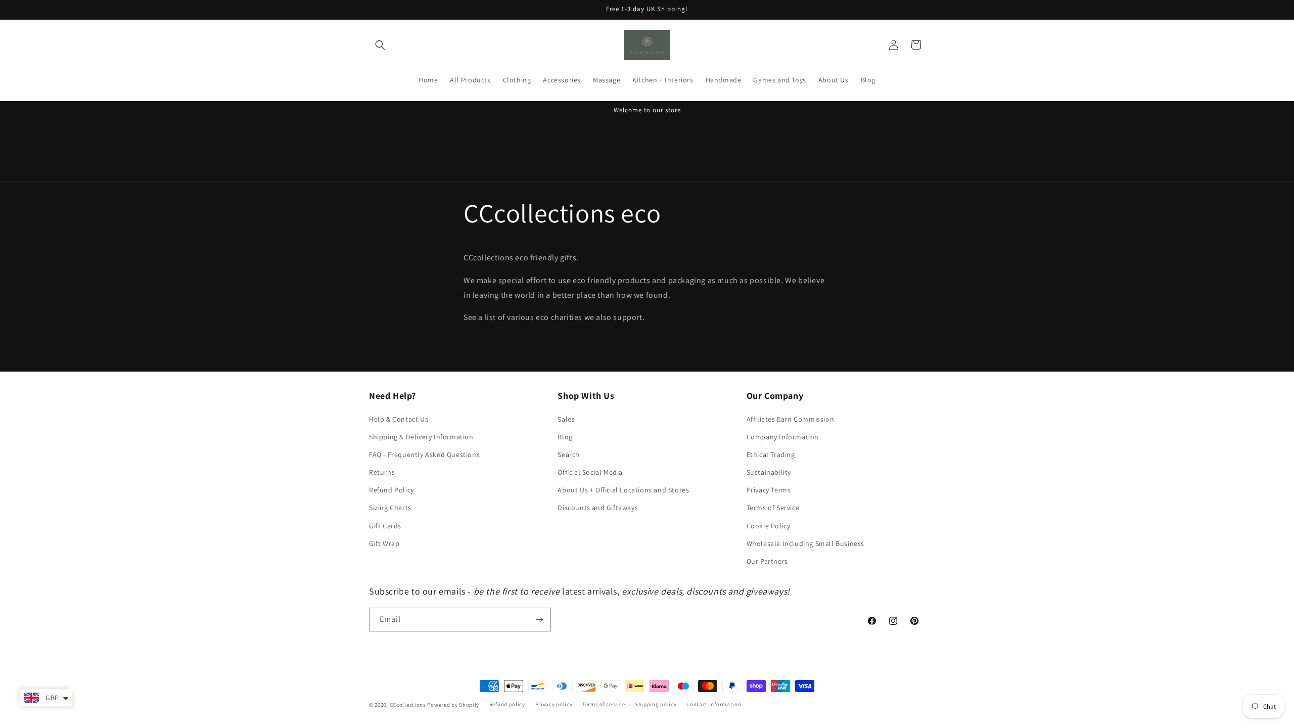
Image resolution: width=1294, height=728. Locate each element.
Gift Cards (385, 525)
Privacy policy (554, 704)
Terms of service (603, 704)
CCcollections (408, 704)
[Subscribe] (539, 619)
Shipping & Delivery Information (421, 436)
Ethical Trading (771, 454)
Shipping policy (656, 704)
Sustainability (769, 472)
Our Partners (767, 561)
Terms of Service (773, 507)
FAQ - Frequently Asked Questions (424, 454)
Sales (566, 419)
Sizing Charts (390, 507)
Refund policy (507, 704)
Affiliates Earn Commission (791, 419)
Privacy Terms (769, 489)
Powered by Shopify (453, 704)
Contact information (713, 704)
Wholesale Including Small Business (805, 543)
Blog (565, 436)
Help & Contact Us (398, 419)
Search (569, 454)
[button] (380, 45)
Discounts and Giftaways (598, 507)
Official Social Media (590, 472)
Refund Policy (391, 489)
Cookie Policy (769, 525)
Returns (382, 472)
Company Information (783, 436)
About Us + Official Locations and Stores (623, 489)
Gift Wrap (384, 543)
